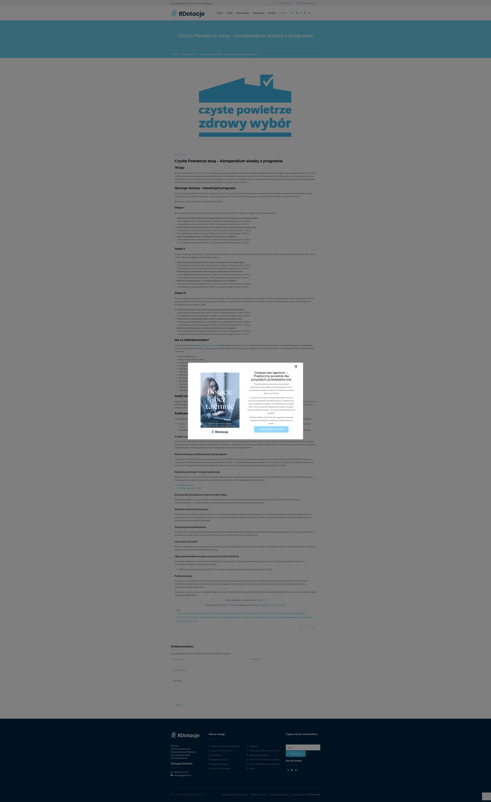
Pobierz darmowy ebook (271, 429)
